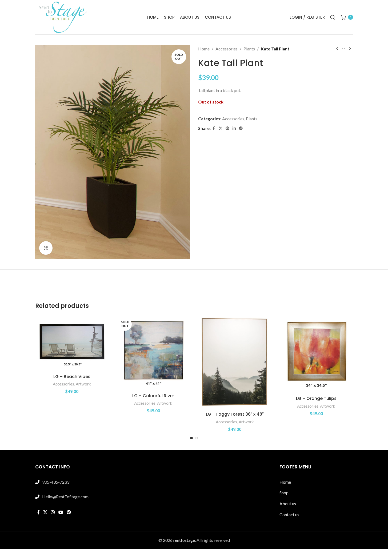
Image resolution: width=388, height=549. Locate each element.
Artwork (83, 383)
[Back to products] (343, 49)
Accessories (226, 48)
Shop (284, 492)
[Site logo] (62, 16)
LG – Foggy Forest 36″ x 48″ (235, 414)
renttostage (184, 540)
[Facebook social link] (214, 128)
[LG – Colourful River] (153, 353)
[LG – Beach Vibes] (72, 344)
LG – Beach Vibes (71, 376)
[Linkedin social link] (234, 128)
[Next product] (350, 49)
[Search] (332, 17)
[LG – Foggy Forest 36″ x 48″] (235, 362)
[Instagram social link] (53, 512)
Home (204, 48)
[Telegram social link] (240, 128)
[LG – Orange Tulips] (316, 354)
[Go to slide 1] (191, 438)
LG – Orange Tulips (316, 398)
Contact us (289, 514)
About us (287, 503)
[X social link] (220, 128)
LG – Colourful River (153, 396)
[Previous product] (337, 49)
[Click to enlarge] (46, 247)
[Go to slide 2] (196, 438)
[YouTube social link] (61, 512)
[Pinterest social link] (227, 128)
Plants (249, 48)
